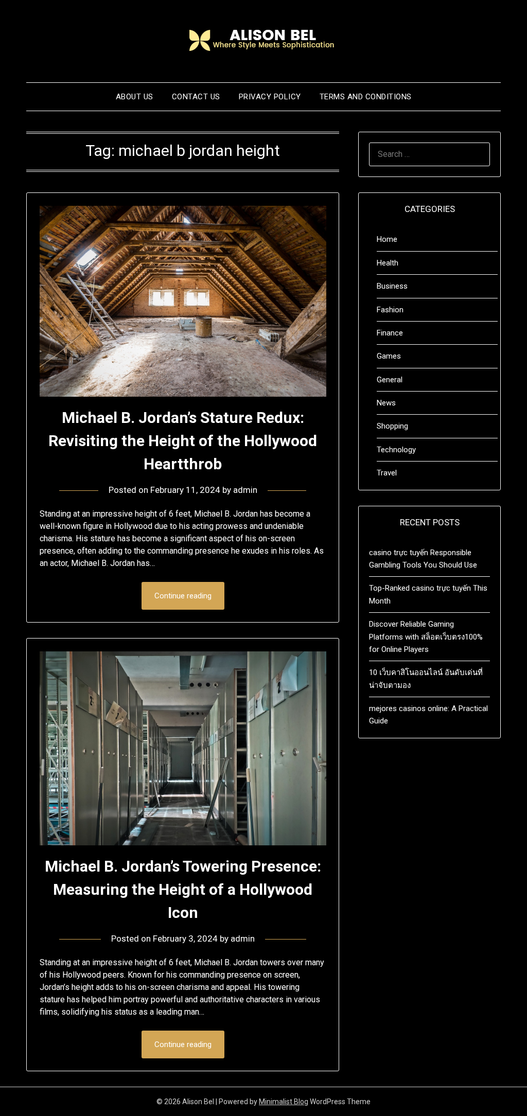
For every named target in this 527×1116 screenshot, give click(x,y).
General (389, 379)
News (386, 403)
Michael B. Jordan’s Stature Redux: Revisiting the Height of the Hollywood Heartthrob (182, 441)
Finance (390, 333)
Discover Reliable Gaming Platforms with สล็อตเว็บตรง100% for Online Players (426, 636)
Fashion (390, 309)
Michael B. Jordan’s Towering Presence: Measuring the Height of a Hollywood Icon (183, 889)
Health (387, 263)
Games (389, 356)
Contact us (196, 96)
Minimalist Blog (283, 1101)
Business (392, 286)
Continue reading (183, 595)
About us (134, 96)
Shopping (392, 426)
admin (245, 490)
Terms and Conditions (366, 96)
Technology (396, 449)
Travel (387, 472)
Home (387, 239)
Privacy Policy (270, 96)
